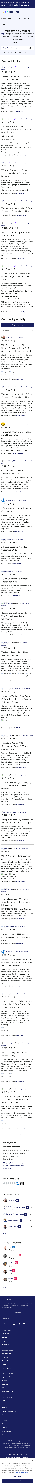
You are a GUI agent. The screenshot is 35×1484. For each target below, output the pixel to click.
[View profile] (5, 67)
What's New (19, 379)
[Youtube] (24, 1323)
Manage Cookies (17, 1476)
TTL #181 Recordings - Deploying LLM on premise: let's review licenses (16, 173)
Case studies (5, 1334)
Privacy (9, 1454)
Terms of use (23, 1454)
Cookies (15, 1454)
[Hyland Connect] (13, 12)
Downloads (5, 1361)
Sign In (26, 18)
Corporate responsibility (9, 1411)
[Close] (33, 1461)
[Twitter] (9, 1323)
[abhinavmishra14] (13, 1257)
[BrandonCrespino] (16, 1210)
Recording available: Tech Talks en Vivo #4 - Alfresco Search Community (16, 616)
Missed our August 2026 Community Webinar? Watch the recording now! (16, 129)
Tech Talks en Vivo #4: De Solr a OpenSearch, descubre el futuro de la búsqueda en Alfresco (17, 902)
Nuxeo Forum (20, 492)
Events (4, 1424)
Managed (4, 1381)
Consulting (5, 1384)
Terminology (5, 1357)
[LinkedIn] (19, 1323)
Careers (4, 1400)
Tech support (5, 1435)
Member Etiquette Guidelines (13, 1166)
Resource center (6, 1353)
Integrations (5, 1345)
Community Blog (21, 155)
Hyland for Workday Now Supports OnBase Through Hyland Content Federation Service (17, 699)
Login (3, 34)
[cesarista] (10, 1281)
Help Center (7, 1168)
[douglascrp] (11, 1265)
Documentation (6, 1431)
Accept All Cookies (17, 1481)
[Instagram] (14, 1323)
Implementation (6, 1377)
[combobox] (17, 48)
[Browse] (4, 24)
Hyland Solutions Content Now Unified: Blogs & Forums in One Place (15, 276)
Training (4, 1427)
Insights (4, 1341)
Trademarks (25, 1458)
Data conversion (6, 1388)
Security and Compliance (13, 1458)
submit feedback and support (19, 5)
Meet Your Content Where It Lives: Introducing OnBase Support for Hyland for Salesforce (17, 1004)
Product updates (6, 1368)
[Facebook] (4, 1323)
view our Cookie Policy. (22, 1472)
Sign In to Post (17, 325)
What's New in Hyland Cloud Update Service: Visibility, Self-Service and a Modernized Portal (16, 348)
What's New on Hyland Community (17, 856)
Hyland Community (8, 18)
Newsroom (5, 1415)
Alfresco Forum (18, 532)
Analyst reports (6, 1337)
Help (19, 18)
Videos (4, 1364)
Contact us (17, 1312)
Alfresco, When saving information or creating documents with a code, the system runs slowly (17, 962)
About (3, 1404)
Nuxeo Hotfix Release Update (14, 934)
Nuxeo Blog (16, 595)
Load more (17, 1134)
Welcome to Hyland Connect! (13, 1163)
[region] (17, 1471)
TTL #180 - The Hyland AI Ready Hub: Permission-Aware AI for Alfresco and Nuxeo (16, 1099)
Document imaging (7, 1392)
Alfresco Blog (19, 111)
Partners (4, 1408)
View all (5, 1234)
